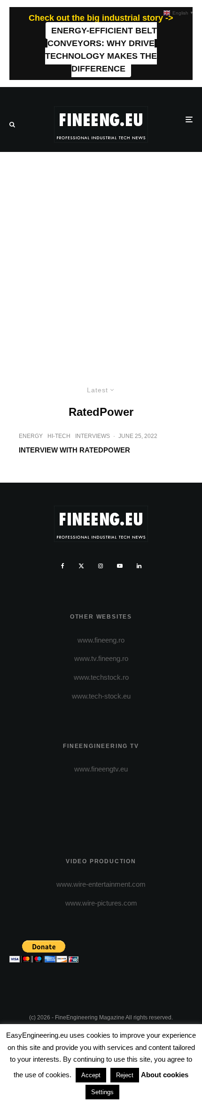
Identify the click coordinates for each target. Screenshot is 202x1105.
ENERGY (31, 436)
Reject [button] (124, 1075)
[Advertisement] (101, 258)
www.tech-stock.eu (101, 696)
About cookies (164, 1075)
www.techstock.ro (101, 677)
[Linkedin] (139, 566)
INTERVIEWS (92, 436)
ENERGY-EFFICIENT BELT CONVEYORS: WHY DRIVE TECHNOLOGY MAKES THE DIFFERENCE (101, 49)
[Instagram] (100, 566)
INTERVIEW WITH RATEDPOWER (74, 450)
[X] (81, 566)
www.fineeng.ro (101, 640)
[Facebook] (62, 566)
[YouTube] (120, 566)
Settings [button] (102, 1092)
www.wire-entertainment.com (101, 884)
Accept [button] (91, 1075)
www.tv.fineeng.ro (101, 658)
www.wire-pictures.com (101, 903)
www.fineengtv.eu (101, 769)
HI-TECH (58, 436)
